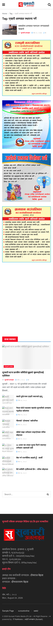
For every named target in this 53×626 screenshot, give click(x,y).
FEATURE (9, 366)
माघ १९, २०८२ (22, 439)
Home (4, 13)
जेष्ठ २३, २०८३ (22, 400)
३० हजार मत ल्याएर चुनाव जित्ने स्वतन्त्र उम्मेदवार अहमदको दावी (31, 446)
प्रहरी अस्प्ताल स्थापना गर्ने (23, 13)
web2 (36, 610)
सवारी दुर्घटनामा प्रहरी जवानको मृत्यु (29, 396)
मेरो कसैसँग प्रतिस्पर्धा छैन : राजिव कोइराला (32, 469)
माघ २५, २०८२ (22, 424)
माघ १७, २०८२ (22, 473)
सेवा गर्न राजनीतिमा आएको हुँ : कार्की (29, 457)
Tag (10, 13)
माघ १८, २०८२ (22, 452)
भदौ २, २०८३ (21, 380)
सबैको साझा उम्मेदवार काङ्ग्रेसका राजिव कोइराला (30, 433)
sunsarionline (23, 610)
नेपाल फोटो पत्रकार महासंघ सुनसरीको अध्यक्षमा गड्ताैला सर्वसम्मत (33, 409)
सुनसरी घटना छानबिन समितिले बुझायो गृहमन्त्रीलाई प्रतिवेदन (23, 374)
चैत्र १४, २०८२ (22, 415)
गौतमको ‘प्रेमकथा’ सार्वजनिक (27, 420)
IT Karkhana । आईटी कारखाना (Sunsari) (28, 619)
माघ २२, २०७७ (37, 33)
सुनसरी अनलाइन (25, 33)
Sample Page (8, 610)
